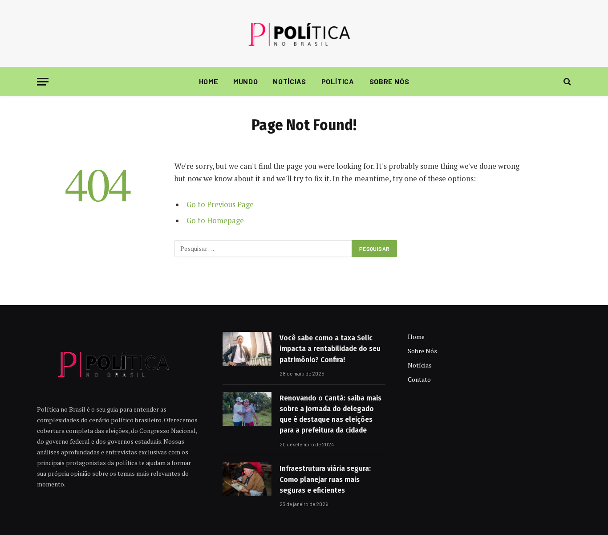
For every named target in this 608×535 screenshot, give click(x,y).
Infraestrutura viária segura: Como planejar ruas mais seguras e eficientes (325, 479)
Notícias (289, 81)
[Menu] (43, 82)
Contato (419, 379)
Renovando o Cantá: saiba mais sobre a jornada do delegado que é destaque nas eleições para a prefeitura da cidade (330, 414)
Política (337, 81)
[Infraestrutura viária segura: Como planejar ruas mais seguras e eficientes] (247, 479)
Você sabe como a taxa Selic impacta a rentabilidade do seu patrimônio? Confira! (330, 348)
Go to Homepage (215, 220)
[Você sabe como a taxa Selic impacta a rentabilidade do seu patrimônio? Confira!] (247, 349)
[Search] (566, 82)
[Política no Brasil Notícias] (304, 33)
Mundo (245, 81)
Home (209, 81)
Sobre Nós (389, 81)
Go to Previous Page (220, 204)
